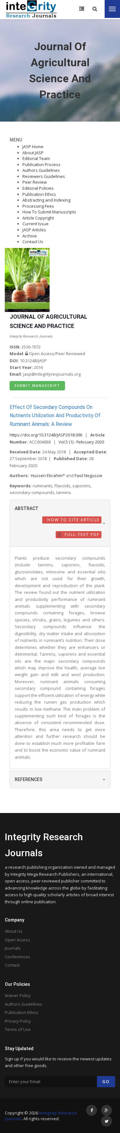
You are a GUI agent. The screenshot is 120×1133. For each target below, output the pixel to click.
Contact (12, 965)
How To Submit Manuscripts (49, 212)
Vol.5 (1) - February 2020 (81, 442)
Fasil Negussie (88, 475)
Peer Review (34, 182)
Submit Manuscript (37, 385)
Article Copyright (38, 218)
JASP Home (33, 146)
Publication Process (41, 164)
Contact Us (32, 241)
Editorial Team (36, 158)
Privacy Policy (18, 1021)
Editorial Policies (38, 188)
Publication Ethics (39, 194)
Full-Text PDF (81, 534)
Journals (13, 948)
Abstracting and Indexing (46, 200)
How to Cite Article (73, 520)
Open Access (17, 940)
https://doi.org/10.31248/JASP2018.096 (46, 435)
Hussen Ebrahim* (48, 475)
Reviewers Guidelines (43, 176)
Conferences (17, 957)
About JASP (33, 153)
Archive (29, 236)
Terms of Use (18, 1029)
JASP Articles (34, 230)
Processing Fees (38, 206)
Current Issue (35, 224)
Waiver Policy (18, 995)
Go (106, 1081)
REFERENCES (28, 779)
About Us (13, 931)
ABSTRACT (26, 508)
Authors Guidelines (41, 170)
